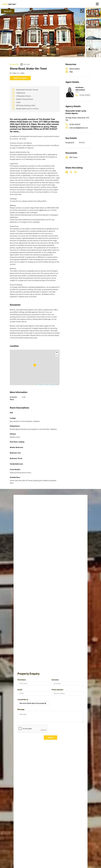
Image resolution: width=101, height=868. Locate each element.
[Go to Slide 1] (93, 13)
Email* (19, 690)
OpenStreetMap (52, 384)
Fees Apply (26, 64)
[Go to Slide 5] (93, 56)
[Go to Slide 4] (93, 45)
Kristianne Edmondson (80, 88)
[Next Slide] (82, 32)
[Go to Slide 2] (93, 24)
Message (21, 709)
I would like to (22, 699)
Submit (50, 738)
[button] (42, 32)
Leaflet (36, 384)
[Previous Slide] (2, 32)
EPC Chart (73, 157)
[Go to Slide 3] (93, 34)
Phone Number (57, 690)
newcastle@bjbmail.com (78, 128)
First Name (21, 680)
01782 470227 (84, 95)
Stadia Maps (41, 384)
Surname (55, 680)
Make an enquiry (20, 78)
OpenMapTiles (46, 384)
